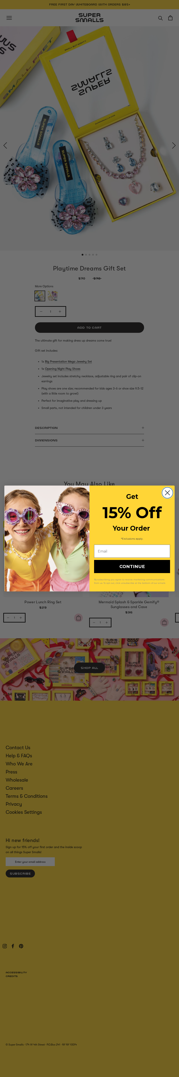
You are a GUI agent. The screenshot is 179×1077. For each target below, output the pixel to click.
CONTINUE (132, 566)
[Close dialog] (167, 492)
